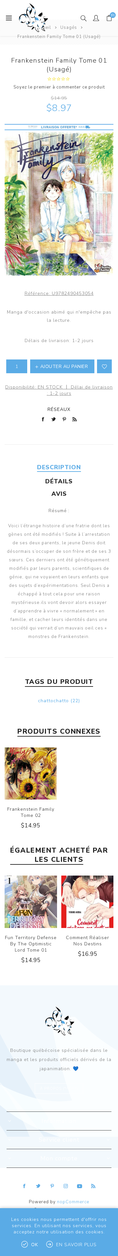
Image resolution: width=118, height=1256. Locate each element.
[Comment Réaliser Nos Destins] (87, 902)
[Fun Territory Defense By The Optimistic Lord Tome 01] (31, 902)
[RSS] (93, 1186)
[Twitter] (38, 1186)
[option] (31, 925)
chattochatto (53, 701)
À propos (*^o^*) (59, 1088)
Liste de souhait (104, 366)
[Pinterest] (52, 1186)
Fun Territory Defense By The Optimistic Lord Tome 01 (31, 944)
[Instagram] (66, 1186)
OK (34, 1245)
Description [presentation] (59, 467)
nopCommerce (73, 1202)
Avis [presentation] (59, 494)
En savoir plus (76, 1245)
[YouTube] (79, 1186)
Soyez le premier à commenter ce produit (59, 87)
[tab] (59, 467)
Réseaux (59, 409)
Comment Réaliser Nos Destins (87, 941)
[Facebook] (24, 1186)
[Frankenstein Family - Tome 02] (31, 773)
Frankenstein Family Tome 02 (30, 812)
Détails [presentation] (59, 481)
